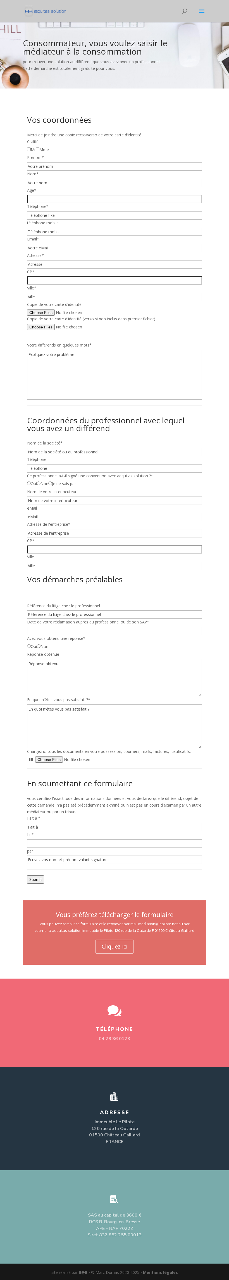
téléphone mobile (43, 222)
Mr (33, 149)
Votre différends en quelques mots (59, 345)
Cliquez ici (114, 946)
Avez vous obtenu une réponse (56, 638)
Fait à (33, 818)
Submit (35, 879)
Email (33, 239)
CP (30, 271)
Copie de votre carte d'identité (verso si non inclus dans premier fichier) (91, 318)
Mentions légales (160, 1272)
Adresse (35, 255)
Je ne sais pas (64, 483)
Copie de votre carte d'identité (54, 304)
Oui (34, 483)
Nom (33, 173)
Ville (31, 288)
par (30, 851)
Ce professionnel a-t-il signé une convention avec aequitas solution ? (90, 475)
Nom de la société (45, 443)
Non (44, 483)
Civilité (33, 141)
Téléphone (38, 206)
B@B (83, 1272)
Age (31, 190)
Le (30, 834)
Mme (44, 149)
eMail (32, 508)
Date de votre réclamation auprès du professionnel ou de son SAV (88, 622)
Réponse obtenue (43, 654)
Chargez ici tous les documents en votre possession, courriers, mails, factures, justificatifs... (109, 751)
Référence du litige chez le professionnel (63, 605)
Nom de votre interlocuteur (52, 491)
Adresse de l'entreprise (48, 524)
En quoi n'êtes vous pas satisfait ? (58, 699)
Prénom (35, 157)
